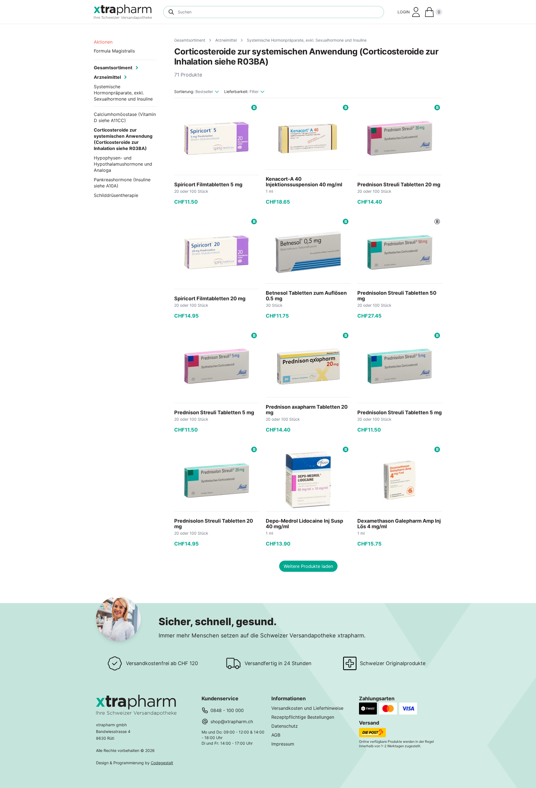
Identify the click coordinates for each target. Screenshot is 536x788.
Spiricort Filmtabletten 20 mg (209, 298)
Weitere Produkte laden (308, 566)
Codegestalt (162, 762)
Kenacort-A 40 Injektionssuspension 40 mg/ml (304, 181)
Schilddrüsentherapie (116, 195)
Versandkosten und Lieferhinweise (307, 708)
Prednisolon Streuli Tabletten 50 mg (396, 295)
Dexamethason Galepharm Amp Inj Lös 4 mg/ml (399, 523)
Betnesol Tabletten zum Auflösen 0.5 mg (306, 295)
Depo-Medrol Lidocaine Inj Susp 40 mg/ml (304, 523)
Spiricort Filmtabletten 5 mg (208, 184)
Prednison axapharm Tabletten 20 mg (307, 409)
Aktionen (103, 42)
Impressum (282, 744)
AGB (275, 735)
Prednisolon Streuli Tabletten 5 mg (399, 412)
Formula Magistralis (114, 51)
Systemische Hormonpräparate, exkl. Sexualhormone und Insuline (307, 40)
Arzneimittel (226, 40)
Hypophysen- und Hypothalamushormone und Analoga (123, 164)
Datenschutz (284, 726)
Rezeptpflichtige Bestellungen (302, 717)
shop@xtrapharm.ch (231, 721)
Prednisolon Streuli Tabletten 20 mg (213, 523)
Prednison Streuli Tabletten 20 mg (398, 184)
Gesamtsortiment (189, 40)
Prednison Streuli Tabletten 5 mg (214, 412)
